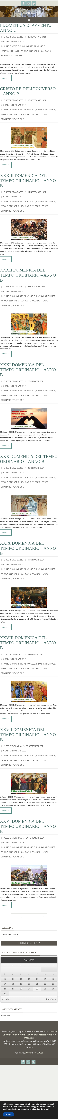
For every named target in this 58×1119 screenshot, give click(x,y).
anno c (7, 45)
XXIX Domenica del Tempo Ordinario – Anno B (28, 529)
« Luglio (5, 966)
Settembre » (51, 966)
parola (24, 49)
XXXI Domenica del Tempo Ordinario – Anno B (28, 356)
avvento (16, 45)
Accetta (8, 1114)
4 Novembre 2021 (36, 277)
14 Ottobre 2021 (36, 540)
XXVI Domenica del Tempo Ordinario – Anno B (28, 797)
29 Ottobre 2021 (36, 368)
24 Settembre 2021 (35, 809)
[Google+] (28, 3)
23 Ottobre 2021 (36, 452)
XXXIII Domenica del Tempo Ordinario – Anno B (28, 174)
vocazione (16, 53)
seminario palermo (31, 109)
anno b (7, 105)
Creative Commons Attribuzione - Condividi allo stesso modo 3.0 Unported (30, 1001)
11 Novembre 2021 (37, 185)
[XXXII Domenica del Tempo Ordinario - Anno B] (29, 311)
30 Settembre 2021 (35, 720)
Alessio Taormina (13, 720)
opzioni (45, 1109)
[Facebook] (23, 3)
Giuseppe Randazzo (13, 36)
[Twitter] (34, 3)
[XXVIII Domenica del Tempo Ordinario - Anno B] (29, 666)
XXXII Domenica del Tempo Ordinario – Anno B (28, 265)
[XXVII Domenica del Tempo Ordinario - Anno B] (29, 754)
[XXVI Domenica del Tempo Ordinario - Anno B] (29, 843)
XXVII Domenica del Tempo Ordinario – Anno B (28, 708)
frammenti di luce (10, 49)
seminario (34, 49)
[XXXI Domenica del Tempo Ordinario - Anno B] (29, 402)
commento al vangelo (14, 40)
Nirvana (28, 1019)
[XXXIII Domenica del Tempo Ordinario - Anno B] (29, 219)
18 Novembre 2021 (37, 97)
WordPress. (38, 1019)
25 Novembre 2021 (37, 36)
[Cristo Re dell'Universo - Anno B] (29, 131)
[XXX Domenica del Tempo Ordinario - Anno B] (29, 486)
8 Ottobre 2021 (35, 631)
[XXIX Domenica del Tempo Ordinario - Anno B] (29, 574)
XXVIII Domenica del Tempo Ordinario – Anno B (28, 620)
